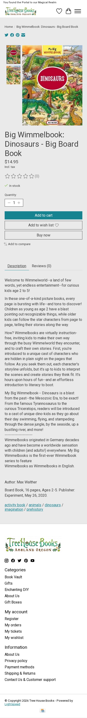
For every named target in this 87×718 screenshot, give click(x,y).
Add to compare (19, 244)
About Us (12, 596)
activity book (15, 505)
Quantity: (11, 195)
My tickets (13, 631)
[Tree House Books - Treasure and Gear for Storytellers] (21, 11)
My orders (13, 625)
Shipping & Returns (20, 673)
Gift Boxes (13, 602)
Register (12, 619)
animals (35, 505)
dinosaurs (53, 505)
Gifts (9, 583)
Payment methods (19, 667)
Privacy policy (16, 661)
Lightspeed (12, 704)
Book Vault (13, 577)
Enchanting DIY (17, 589)
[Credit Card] (42, 711)
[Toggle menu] (77, 11)
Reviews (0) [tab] (41, 266)
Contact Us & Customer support (30, 679)
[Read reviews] (20, 176)
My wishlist (14, 637)
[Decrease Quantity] (9, 203)
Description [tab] (16, 266)
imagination (14, 509)
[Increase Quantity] (19, 203)
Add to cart (43, 215)
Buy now (43, 235)
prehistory (35, 509)
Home (9, 26)
